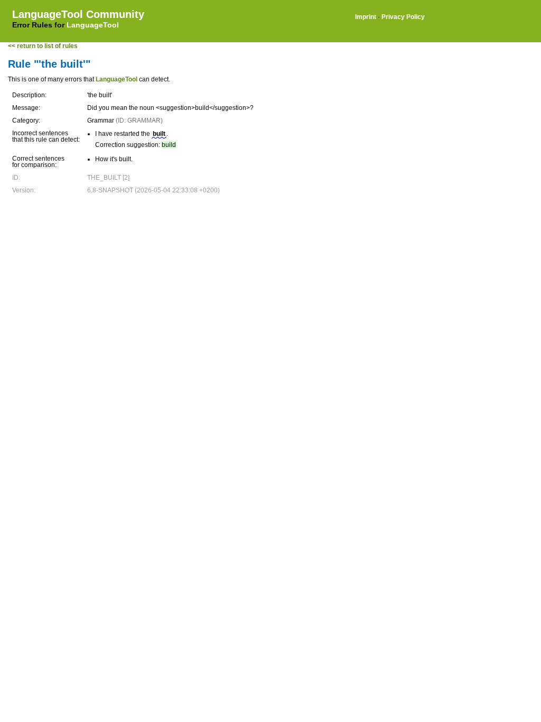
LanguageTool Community (78, 14)
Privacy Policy (403, 17)
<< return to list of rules (43, 46)
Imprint (365, 17)
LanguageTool (93, 25)
